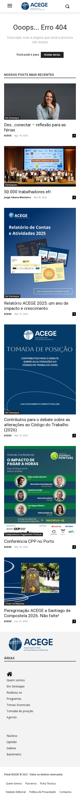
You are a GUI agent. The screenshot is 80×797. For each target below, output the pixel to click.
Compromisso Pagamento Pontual (23, 534)
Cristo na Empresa (14, 603)
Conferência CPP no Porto (29, 541)
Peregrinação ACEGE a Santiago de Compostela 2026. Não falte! (37, 613)
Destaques (11, 184)
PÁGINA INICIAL (52, 55)
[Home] (41, 674)
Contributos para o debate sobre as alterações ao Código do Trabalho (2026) (37, 424)
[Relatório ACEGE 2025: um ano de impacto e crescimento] (40, 253)
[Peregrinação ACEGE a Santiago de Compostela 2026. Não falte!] (40, 581)
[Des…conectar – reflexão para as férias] (40, 101)
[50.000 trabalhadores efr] (40, 166)
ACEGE (7, 135)
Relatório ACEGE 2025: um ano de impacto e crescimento (36, 306)
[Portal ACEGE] (40, 6)
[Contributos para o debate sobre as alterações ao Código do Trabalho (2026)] (40, 369)
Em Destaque (12, 117)
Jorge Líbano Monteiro (17, 197)
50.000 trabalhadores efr (27, 191)
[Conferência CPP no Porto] (40, 491)
